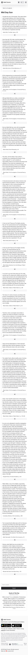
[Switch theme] (19, 2)
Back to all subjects (7, 8)
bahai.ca (25, 643)
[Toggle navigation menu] (26, 2)
